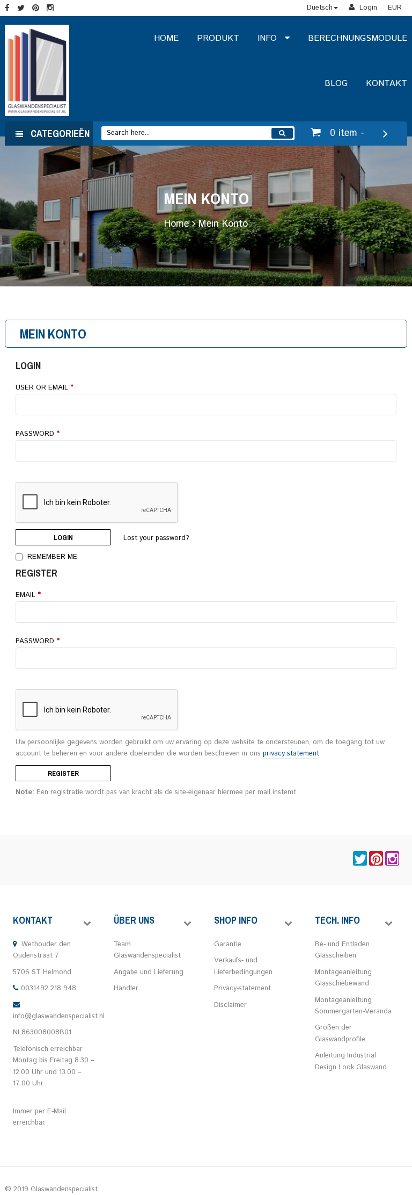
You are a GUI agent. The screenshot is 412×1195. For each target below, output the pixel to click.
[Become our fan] (7, 9)
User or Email (44, 387)
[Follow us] (21, 9)
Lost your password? (156, 538)
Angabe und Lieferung (150, 972)
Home (176, 224)
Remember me (51, 556)
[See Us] (35, 9)
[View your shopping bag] (318, 133)
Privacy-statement (242, 988)
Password (38, 433)
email (28, 595)
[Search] (282, 133)
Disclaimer (230, 1005)
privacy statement (291, 753)
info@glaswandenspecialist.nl (59, 1016)
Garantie (227, 944)
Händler (126, 988)
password (38, 641)
